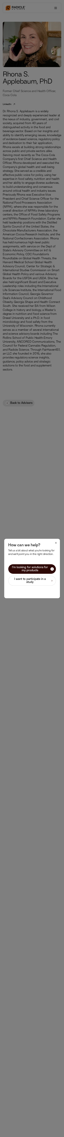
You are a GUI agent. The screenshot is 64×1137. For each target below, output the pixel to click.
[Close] (55, 543)
